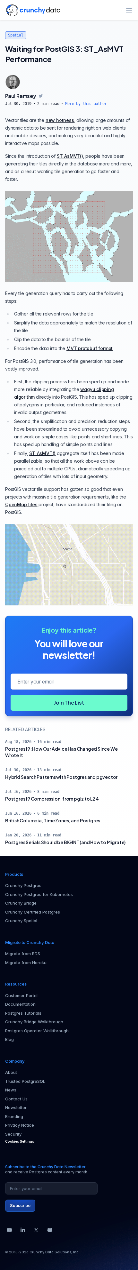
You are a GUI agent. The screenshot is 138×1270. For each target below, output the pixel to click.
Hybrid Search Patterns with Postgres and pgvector (61, 777)
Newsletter (16, 1107)
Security (13, 1134)
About (11, 1072)
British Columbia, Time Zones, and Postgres (52, 820)
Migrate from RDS (22, 953)
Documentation (20, 1004)
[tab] (13, 82)
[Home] (33, 10)
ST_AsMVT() (70, 156)
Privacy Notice (19, 1125)
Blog (9, 1039)
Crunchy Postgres (23, 885)
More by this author (86, 103)
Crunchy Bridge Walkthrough (34, 1021)
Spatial (15, 35)
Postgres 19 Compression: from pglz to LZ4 (52, 799)
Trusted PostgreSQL (25, 1081)
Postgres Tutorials (23, 1013)
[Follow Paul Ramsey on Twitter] (41, 96)
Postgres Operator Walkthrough (37, 1030)
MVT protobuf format (89, 348)
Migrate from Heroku (26, 962)
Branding (14, 1116)
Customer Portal (21, 995)
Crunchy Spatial (21, 920)
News (10, 1089)
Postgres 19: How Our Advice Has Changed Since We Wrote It (61, 752)
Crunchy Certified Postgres (32, 912)
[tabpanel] (69, 99)
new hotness (60, 120)
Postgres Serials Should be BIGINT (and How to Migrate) (65, 842)
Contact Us (16, 1098)
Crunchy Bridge (21, 903)
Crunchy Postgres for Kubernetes (39, 894)
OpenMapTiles (21, 504)
